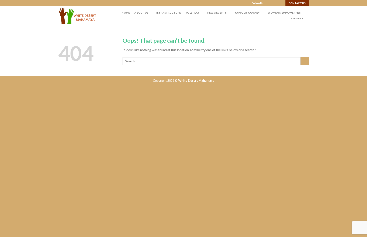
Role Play (192, 12)
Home (126, 12)
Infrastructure (168, 12)
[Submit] (305, 61)
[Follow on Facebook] (268, 3)
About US (141, 12)
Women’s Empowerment (285, 12)
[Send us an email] (272, 3)
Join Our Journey (247, 12)
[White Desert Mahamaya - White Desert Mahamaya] (78, 15)
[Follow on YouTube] (276, 3)
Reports (297, 18)
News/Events (217, 12)
